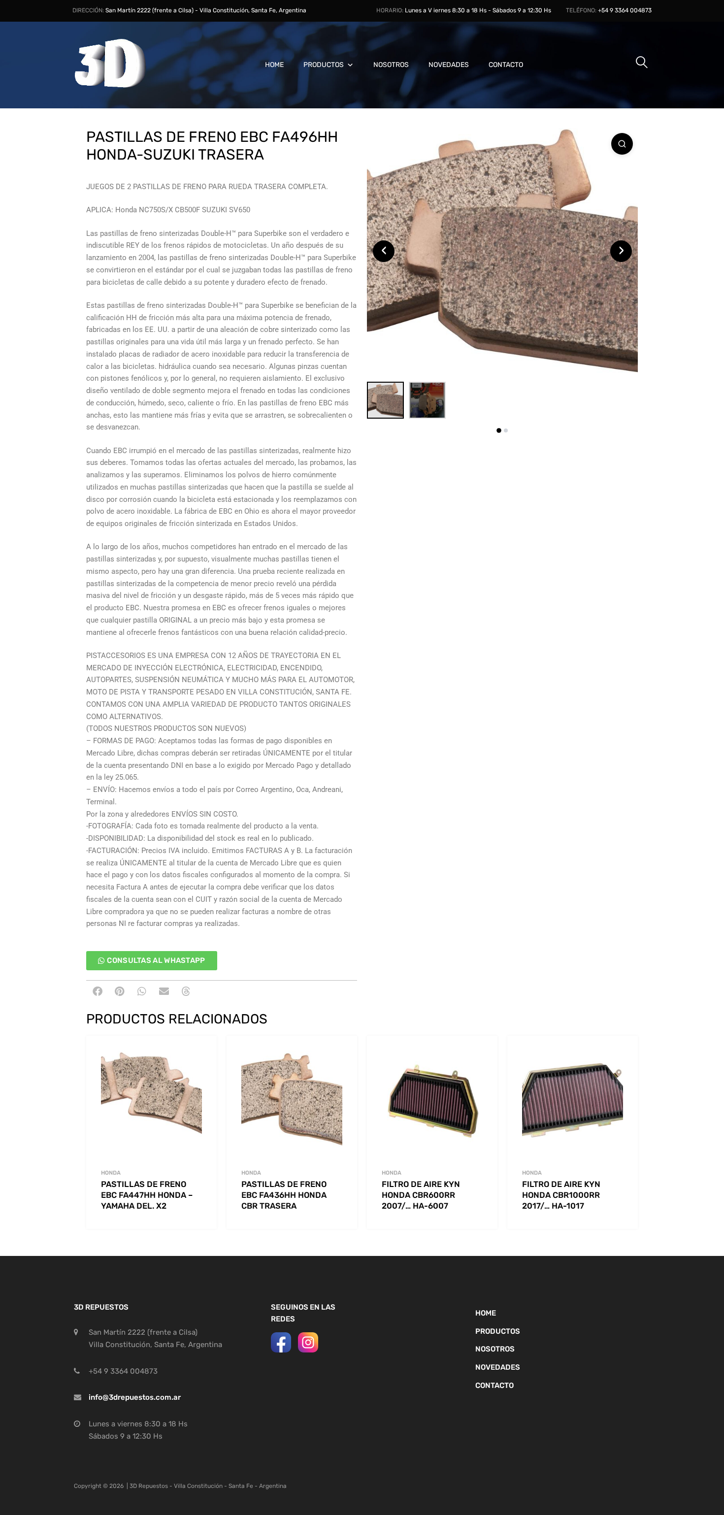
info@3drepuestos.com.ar (135, 1397)
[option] (502, 251)
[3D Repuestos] (123, 86)
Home (274, 65)
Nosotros (391, 65)
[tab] (498, 430)
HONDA (111, 1172)
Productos (323, 65)
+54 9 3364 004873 (625, 10)
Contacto (506, 65)
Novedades (448, 65)
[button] (97, 992)
